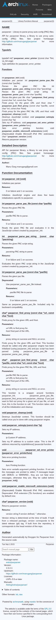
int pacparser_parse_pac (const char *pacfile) (24, 272)
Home (35, 5)
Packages (47, 5)
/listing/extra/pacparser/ (16, 585)
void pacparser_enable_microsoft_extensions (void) (28, 486)
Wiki (50, 9)
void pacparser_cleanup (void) (17, 412)
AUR (35, 14)
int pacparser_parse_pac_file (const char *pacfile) (27, 203)
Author (6, 532)
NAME (6, 27)
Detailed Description (14, 145)
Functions (7, 69)
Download (47, 14)
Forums (39, 9)
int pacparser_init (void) (14, 179)
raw (20, 594)
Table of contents (12, 589)
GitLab (13, 14)
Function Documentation (17, 173)
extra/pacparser (13, 562)
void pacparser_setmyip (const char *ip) (22, 425)
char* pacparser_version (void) (17, 501)
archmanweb (18, 602)
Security (25, 14)
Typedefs (6, 50)
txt (17, 594)
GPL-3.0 (47, 609)
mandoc (32, 602)
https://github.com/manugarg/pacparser (24, 573)
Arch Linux (15, 4)
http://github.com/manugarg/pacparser (19, 41)
